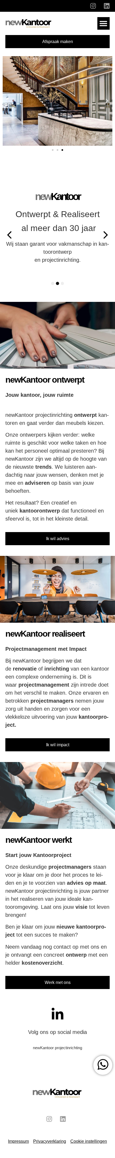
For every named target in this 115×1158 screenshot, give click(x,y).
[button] (103, 23)
